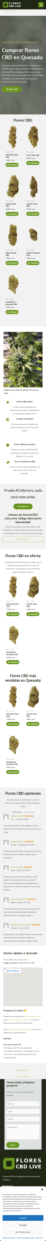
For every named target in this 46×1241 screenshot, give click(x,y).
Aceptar (23, 1218)
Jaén (5, 11)
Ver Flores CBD (12, 89)
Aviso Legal (39, 1238)
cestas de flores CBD (33, 1016)
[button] (42, 1189)
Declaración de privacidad (25, 1238)
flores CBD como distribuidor (18, 1029)
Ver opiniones (23, 506)
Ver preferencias (23, 1232)
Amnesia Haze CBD (18, 899)
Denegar (23, 1225)
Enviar (12, 1145)
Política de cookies (9, 1238)
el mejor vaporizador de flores (19, 1020)
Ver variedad (12, 165)
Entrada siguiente (23, 1076)
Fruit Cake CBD (17, 867)
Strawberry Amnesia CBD (20, 925)
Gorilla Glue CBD (17, 816)
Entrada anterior (23, 1070)
